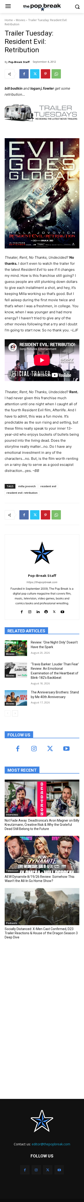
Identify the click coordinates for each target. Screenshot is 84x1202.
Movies (20, 20)
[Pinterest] (45, 73)
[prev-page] (7, 713)
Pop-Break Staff (19, 62)
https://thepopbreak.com (42, 582)
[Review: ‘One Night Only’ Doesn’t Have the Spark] (16, 648)
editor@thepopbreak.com (51, 1144)
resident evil (48, 486)
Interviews (12, 814)
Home (9, 20)
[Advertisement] (40, 977)
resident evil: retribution (22, 492)
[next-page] (15, 713)
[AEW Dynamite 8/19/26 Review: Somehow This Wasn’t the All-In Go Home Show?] (42, 854)
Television (12, 870)
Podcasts (11, 923)
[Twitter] (34, 73)
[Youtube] (62, 610)
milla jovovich (27, 486)
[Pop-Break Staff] (42, 553)
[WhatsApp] (56, 73)
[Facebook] (24, 73)
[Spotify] (46, 610)
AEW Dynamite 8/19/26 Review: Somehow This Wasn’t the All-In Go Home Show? (39, 879)
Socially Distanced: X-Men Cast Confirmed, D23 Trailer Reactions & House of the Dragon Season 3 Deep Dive (41, 933)
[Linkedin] (38, 610)
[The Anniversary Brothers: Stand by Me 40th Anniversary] (16, 698)
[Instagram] (30, 610)
